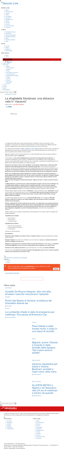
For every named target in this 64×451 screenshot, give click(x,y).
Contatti (10, 62)
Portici (7, 15)
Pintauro (11, 257)
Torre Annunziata (9, 25)
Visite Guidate (8, 50)
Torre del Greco (9, 11)
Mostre (7, 47)
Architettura (8, 33)
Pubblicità (9, 427)
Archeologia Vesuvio (10, 32)
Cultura (5, 85)
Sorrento (7, 24)
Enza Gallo (9, 306)
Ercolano (7, 13)
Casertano (8, 27)
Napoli (7, 10)
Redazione (9, 422)
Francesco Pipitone (11, 317)
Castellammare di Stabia (12, 75)
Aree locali (5, 64)
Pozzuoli (7, 22)
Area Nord (8, 18)
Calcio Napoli (6, 89)
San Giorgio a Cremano (12, 72)
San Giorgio (8, 16)
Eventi (4, 88)
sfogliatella (24, 257)
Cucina (7, 57)
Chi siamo (9, 421)
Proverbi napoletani (10, 39)
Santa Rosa (19, 257)
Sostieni (10, 61)
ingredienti (6, 257)
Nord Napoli (9, 82)
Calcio (7, 55)
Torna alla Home (32, 278)
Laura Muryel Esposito (18, 104)
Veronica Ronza (37, 374)
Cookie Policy (10, 428)
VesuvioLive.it (8, 94)
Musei (6, 38)
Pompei (7, 21)
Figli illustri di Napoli (10, 36)
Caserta (8, 83)
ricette (14, 257)
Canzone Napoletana (10, 35)
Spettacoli (7, 49)
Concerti (7, 46)
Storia (6, 41)
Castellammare (9, 19)
